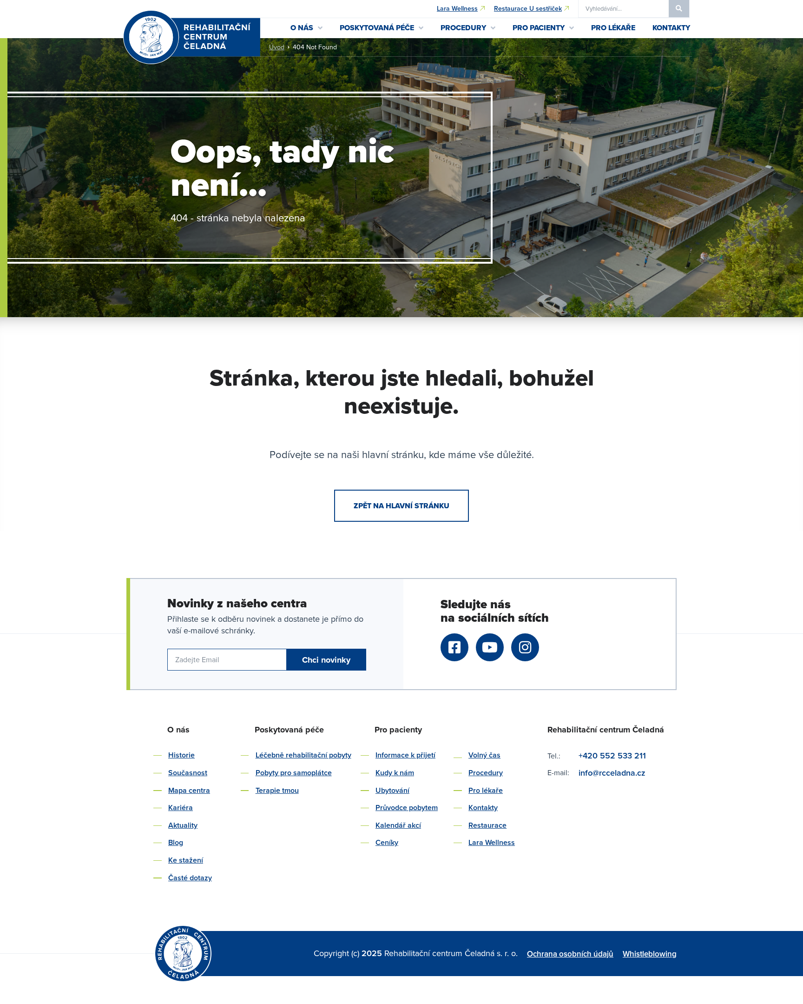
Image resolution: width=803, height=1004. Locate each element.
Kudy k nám (394, 772)
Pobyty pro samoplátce (294, 772)
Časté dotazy (190, 877)
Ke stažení (185, 860)
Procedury (485, 772)
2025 (373, 953)
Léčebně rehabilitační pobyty (303, 755)
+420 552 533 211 (612, 755)
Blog (175, 842)
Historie (181, 755)
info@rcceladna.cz (613, 772)
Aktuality (182, 825)
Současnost (187, 772)
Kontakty (483, 807)
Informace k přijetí (405, 755)
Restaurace (487, 825)
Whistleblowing (650, 953)
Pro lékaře (485, 790)
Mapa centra (189, 790)
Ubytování (392, 790)
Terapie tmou (277, 790)
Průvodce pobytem (406, 807)
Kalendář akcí (398, 825)
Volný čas (484, 755)
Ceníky (386, 842)
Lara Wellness (491, 842)
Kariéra (180, 807)
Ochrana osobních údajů (570, 953)
